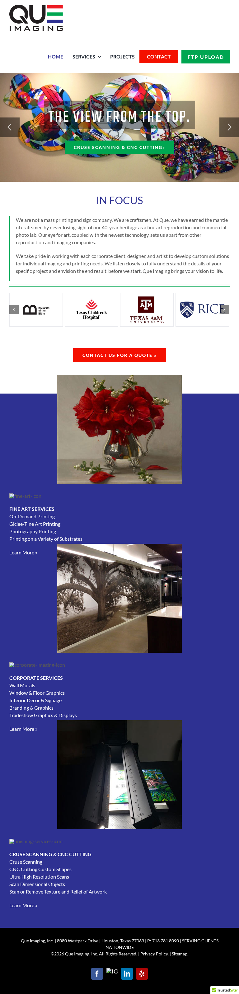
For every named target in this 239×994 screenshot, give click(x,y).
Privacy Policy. (154, 953)
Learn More (23, 552)
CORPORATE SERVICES (36, 678)
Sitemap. (180, 953)
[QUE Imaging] (36, 7)
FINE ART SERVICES (31, 509)
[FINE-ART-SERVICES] (119, 377)
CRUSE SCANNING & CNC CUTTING (50, 854)
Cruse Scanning (25, 862)
